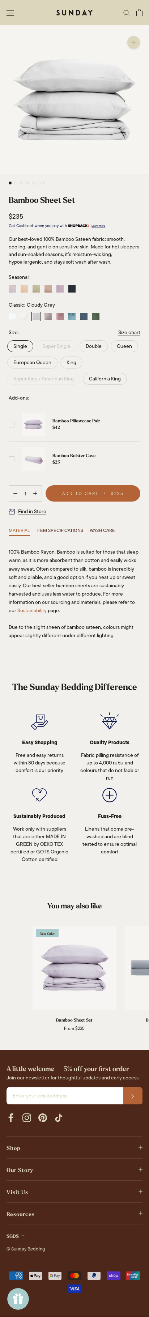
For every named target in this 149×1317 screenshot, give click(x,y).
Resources (21, 1214)
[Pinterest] (42, 1117)
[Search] (126, 12)
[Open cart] (139, 12)
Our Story (20, 1170)
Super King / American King (43, 378)
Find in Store (32, 511)
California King (105, 378)
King (71, 362)
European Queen (32, 362)
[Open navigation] (10, 12)
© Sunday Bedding (26, 1248)
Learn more (98, 226)
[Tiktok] (58, 1117)
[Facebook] (11, 1117)
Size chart (129, 332)
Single (20, 346)
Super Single (56, 346)
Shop (13, 1148)
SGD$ (13, 1236)
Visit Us (17, 1192)
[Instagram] (26, 1117)
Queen (124, 346)
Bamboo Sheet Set (74, 1020)
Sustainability (32, 610)
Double (94, 346)
